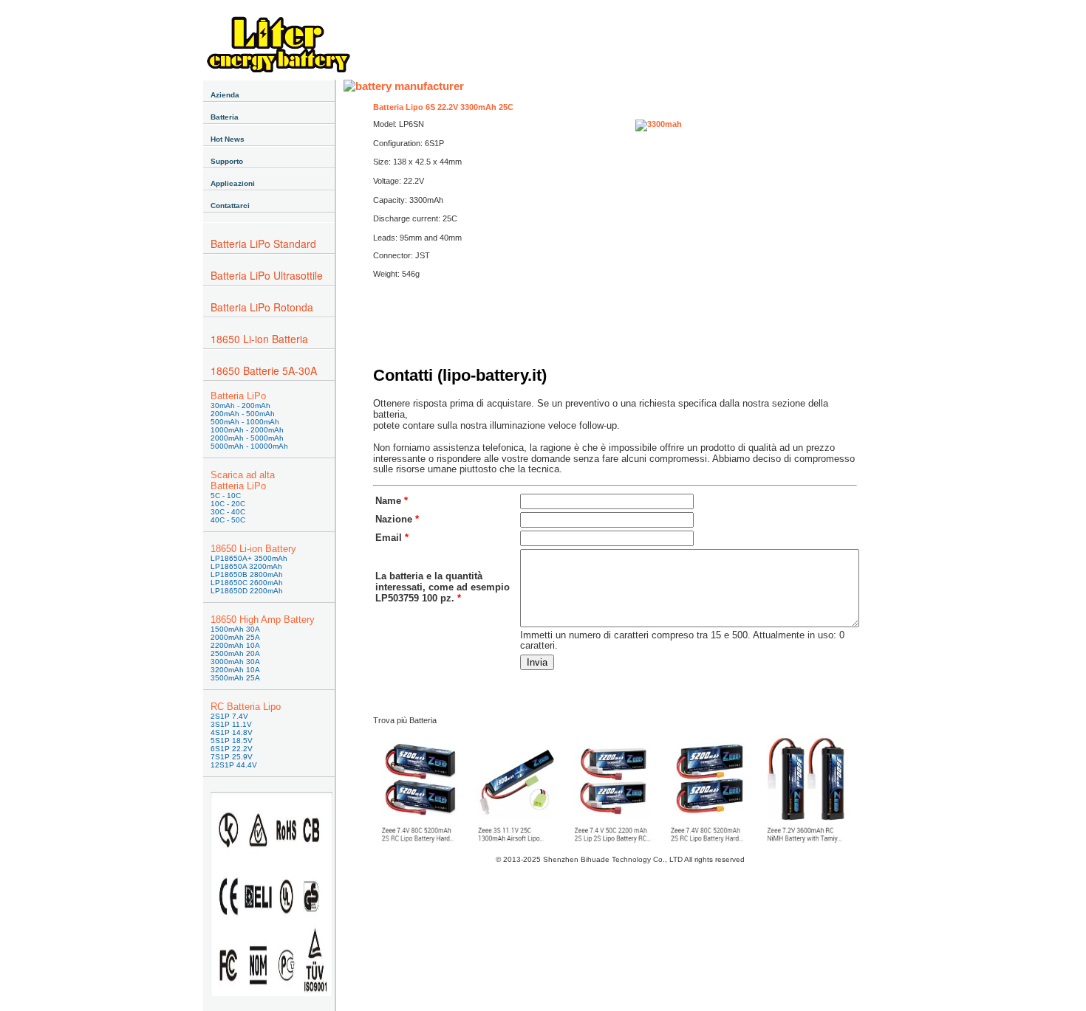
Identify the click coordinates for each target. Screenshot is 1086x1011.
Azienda (225, 95)
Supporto (227, 161)
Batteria (225, 117)
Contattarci (230, 205)
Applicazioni (233, 183)
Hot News (228, 139)
